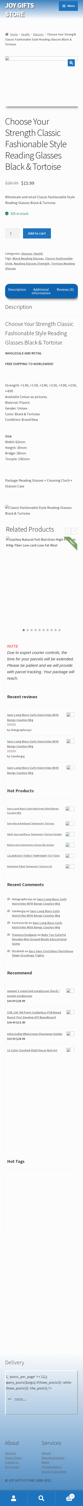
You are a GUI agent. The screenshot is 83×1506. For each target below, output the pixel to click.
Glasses (38, 34)
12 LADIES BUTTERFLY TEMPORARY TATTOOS (33, 855)
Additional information (41, 291)
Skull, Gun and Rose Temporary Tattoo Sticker (34, 834)
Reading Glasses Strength (32, 263)
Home (14, 34)
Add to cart (37, 233)
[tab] (17, 289)
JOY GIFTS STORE (19, 9)
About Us (10, 1453)
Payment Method (52, 1467)
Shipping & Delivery (53, 1458)
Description (17, 289)
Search (41, 1498)
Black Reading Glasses (28, 258)
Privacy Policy (13, 1458)
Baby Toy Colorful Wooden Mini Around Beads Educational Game (39, 939)
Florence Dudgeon (24, 935)
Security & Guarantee (54, 1471)
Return (45, 1462)
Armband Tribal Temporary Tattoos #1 (29, 866)
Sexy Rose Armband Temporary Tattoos (30, 823)
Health (25, 34)
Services (46, 1453)
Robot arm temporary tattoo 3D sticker (30, 844)
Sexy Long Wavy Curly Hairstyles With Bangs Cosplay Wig (39, 901)
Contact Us (11, 1462)
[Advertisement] (41, 1104)
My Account (12, 1467)
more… (20, 1398)
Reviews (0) (65, 289)
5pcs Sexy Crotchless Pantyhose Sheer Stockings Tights (42, 953)
